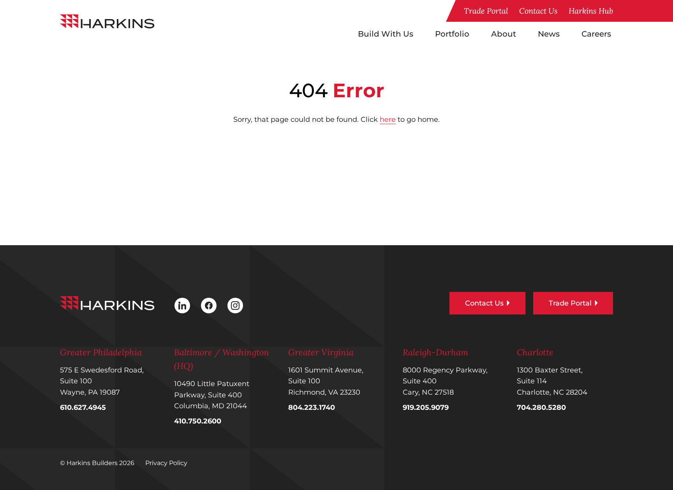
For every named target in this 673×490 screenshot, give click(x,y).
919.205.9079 (426, 407)
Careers (596, 34)
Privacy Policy (166, 463)
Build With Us (385, 34)
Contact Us (538, 11)
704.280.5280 (541, 407)
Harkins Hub (591, 11)
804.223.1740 (311, 407)
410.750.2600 (197, 421)
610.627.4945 (83, 407)
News (549, 34)
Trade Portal (486, 11)
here (388, 119)
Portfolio (452, 34)
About (503, 34)
